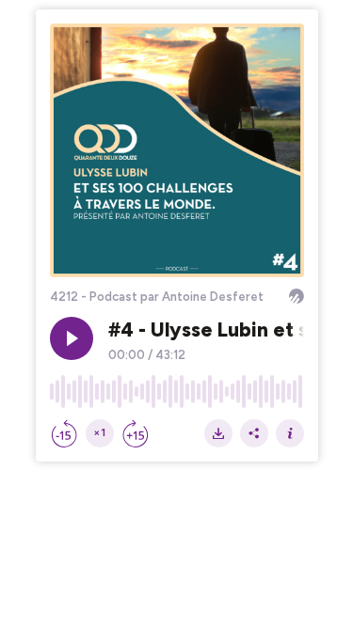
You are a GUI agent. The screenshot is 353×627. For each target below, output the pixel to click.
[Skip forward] (135, 433)
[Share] (254, 433)
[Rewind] (64, 433)
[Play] (71, 338)
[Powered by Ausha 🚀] (296, 296)
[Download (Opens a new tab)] (218, 433)
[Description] (290, 433)
